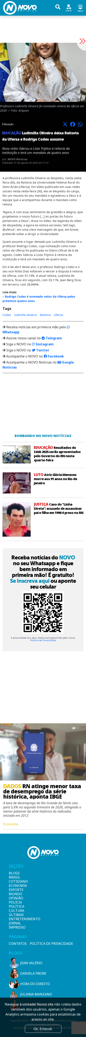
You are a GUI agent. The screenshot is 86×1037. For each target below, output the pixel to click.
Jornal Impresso (16, 925)
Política (16, 906)
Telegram (53, 338)
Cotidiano (16, 881)
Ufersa (58, 315)
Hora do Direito (35, 984)
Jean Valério (31, 963)
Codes (7, 315)
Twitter (42, 350)
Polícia (15, 902)
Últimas (16, 915)
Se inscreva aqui (29, 581)
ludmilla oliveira (25, 315)
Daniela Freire (33, 973)
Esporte (16, 890)
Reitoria (45, 315)
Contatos (18, 943)
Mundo (15, 894)
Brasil (14, 877)
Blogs (14, 873)
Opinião (16, 898)
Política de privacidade (51, 943)
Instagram (44, 344)
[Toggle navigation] (80, 7)
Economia (16, 885)
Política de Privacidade (43, 640)
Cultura (16, 911)
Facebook (55, 356)
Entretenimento (16, 919)
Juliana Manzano (36, 994)
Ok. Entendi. (43, 1029)
